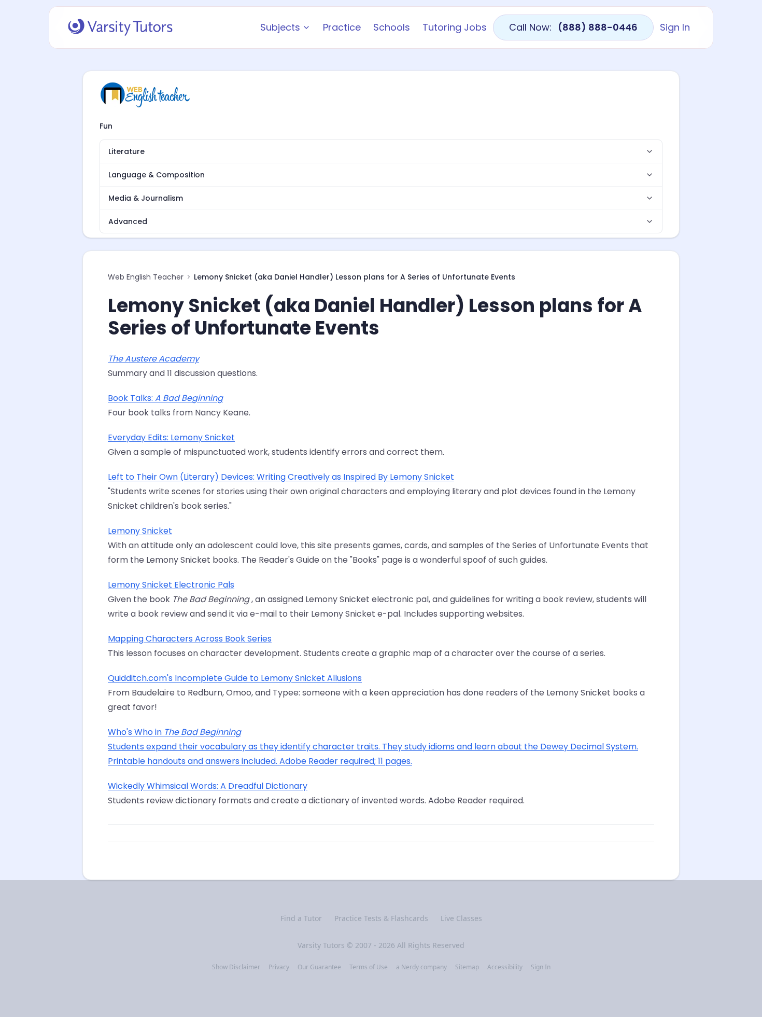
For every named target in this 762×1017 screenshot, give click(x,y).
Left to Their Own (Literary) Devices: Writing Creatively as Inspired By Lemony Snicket (281, 477)
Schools (391, 27)
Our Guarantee (319, 967)
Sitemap (467, 967)
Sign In (675, 27)
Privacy (279, 967)
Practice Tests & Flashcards (381, 918)
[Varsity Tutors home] (120, 27)
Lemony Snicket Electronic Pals (171, 585)
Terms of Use (368, 967)
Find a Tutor (301, 918)
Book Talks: (165, 398)
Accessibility (505, 967)
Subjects (280, 27)
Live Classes (461, 918)
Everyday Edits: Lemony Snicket (171, 437)
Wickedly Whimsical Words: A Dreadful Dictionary (207, 786)
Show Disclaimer (236, 967)
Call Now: (573, 27)
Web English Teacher (146, 277)
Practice (342, 27)
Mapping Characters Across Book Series (190, 639)
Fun (106, 126)
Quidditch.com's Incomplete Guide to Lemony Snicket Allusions (235, 678)
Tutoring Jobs (454, 27)
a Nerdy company (421, 967)
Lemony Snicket (140, 531)
